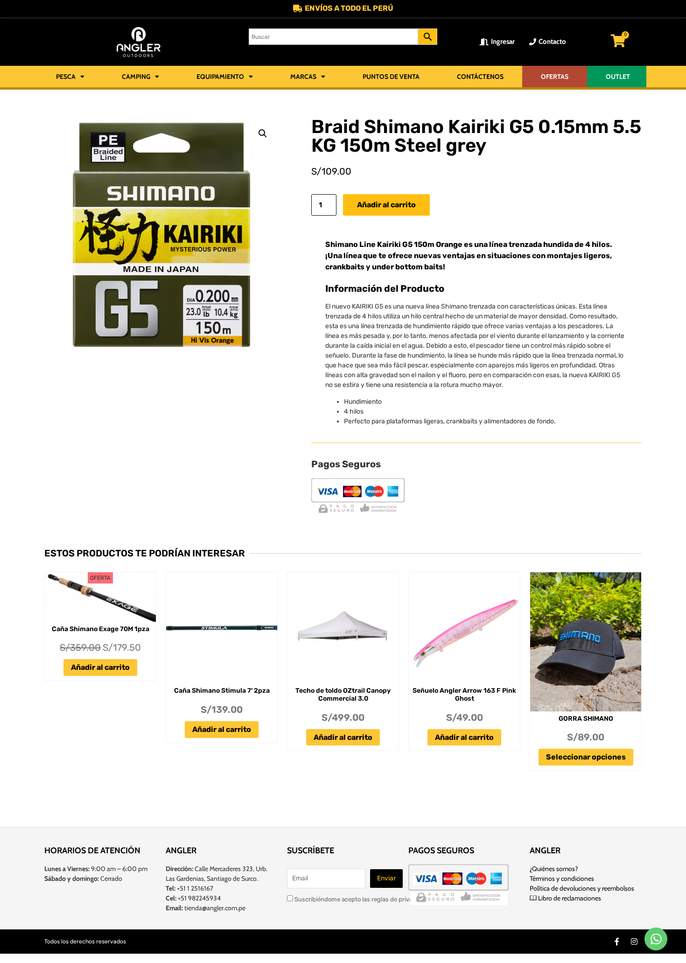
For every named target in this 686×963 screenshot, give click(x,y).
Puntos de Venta (391, 76)
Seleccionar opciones (586, 756)
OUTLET (618, 76)
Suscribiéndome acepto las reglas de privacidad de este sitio (378, 899)
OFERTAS (554, 76)
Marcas (303, 76)
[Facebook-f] (616, 941)
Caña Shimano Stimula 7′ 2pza (222, 691)
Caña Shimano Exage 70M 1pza (100, 629)
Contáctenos (480, 76)
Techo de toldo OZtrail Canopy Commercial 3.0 (343, 695)
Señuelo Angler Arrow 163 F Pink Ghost (464, 695)
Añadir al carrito (386, 204)
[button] (262, 133)
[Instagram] (634, 941)
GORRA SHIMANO (586, 719)
